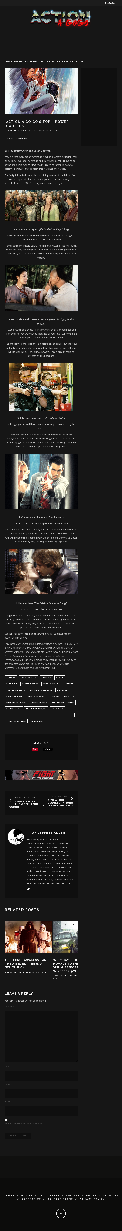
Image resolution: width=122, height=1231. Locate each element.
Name (8, 1066)
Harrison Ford (14, 696)
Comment (10, 1006)
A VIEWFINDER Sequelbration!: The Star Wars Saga (58, 803)
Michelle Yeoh (39, 702)
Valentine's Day (64, 715)
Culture (45, 61)
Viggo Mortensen (16, 721)
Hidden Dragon (36, 696)
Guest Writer (13, 972)
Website (9, 1102)
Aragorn (46, 677)
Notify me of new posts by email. (25, 1123)
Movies (18, 61)
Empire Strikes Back (41, 690)
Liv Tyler (69, 696)
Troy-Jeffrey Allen (19, 131)
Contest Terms (60, 1199)
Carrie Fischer (30, 684)
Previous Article (25, 798)
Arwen (59, 677)
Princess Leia (13, 709)
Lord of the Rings (16, 702)
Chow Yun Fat (50, 684)
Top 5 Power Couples (18, 715)
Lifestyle (67, 61)
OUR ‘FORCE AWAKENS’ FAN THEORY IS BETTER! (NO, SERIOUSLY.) (25, 963)
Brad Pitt (11, 684)
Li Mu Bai (54, 696)
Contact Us (31, 1199)
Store (79, 61)
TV (26, 61)
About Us (110, 1196)
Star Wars (57, 709)
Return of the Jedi (36, 709)
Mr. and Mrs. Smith (63, 702)
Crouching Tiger (15, 690)
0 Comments (21, 138)
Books (56, 61)
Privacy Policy (92, 1199)
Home (9, 61)
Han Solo (62, 690)
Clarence (68, 684)
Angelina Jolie (29, 677)
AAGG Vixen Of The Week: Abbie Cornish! (24, 804)
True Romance (42, 715)
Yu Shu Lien (37, 721)
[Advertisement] (61, 53)
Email (8, 1084)
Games (33, 61)
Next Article (60, 796)
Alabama (11, 677)
